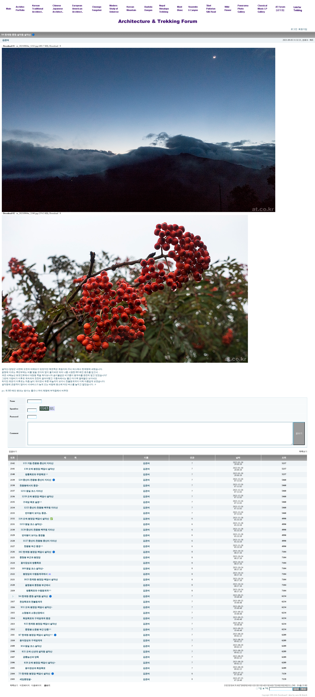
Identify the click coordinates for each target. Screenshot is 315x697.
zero (297, 695)
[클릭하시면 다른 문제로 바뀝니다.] (47, 408)
